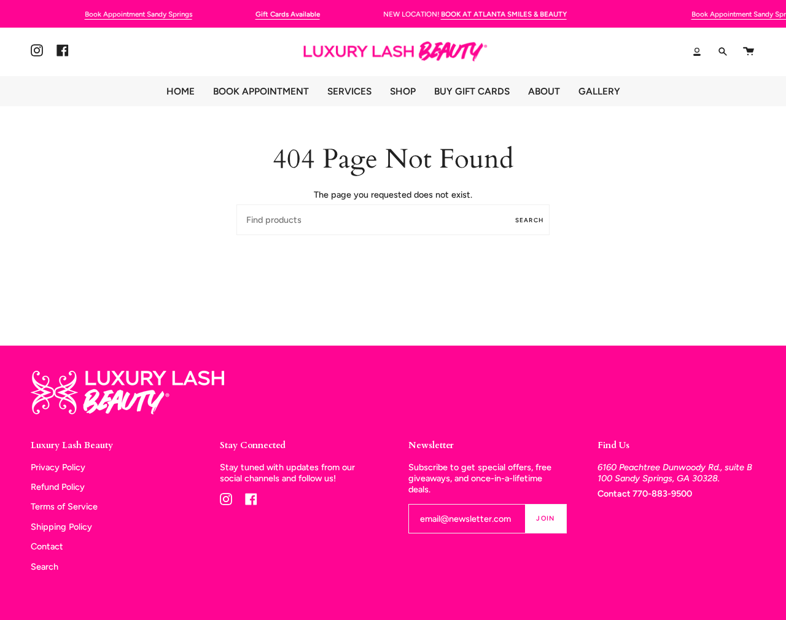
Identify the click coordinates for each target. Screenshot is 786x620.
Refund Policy (58, 486)
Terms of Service (64, 506)
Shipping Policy (61, 526)
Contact (47, 546)
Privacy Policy (58, 467)
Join (545, 518)
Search (529, 220)
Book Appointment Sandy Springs (138, 14)
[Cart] (748, 52)
